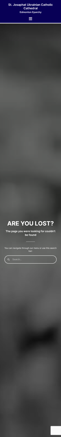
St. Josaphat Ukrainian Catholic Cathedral (30, 6)
